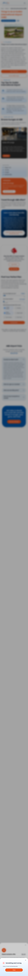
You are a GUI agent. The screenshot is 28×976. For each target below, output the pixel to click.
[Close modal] (25, 960)
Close (14, 970)
